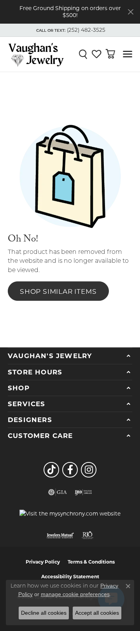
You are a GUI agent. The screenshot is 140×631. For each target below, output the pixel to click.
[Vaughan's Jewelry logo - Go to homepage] (36, 54)
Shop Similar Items (58, 291)
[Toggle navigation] (127, 54)
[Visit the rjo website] (87, 535)
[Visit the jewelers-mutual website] (60, 535)
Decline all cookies (43, 613)
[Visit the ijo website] (83, 492)
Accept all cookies (97, 613)
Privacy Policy (43, 562)
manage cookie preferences (75, 594)
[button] (70, 30)
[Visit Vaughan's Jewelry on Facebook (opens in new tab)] (70, 470)
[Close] (130, 12)
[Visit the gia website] (57, 492)
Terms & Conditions (91, 562)
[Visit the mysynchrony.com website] (70, 513)
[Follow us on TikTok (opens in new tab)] (51, 470)
